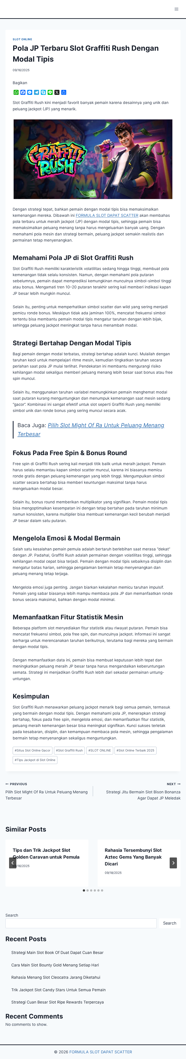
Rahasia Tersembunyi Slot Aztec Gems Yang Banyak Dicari (133, 857)
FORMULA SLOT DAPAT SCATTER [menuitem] (107, 215)
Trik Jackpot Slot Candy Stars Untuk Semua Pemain (58, 990)
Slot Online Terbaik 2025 (135, 750)
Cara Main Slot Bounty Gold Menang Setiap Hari (55, 965)
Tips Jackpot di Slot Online (35, 760)
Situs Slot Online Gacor (32, 750)
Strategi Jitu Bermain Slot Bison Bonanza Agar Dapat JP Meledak (143, 791)
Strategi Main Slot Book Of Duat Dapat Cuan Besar (57, 952)
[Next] (173, 862)
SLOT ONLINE (22, 39)
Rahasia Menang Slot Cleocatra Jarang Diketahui (55, 977)
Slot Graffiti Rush (69, 750)
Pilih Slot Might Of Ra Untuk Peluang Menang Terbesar (46, 791)
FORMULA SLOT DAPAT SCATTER (100, 1052)
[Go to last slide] (12, 862)
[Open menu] (176, 9)
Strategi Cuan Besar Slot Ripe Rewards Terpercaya (57, 1002)
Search (11, 915)
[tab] (84, 890)
